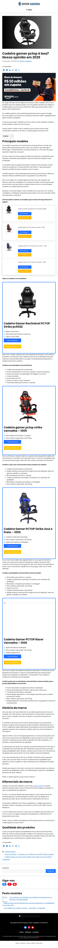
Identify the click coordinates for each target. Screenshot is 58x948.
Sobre (21, 932)
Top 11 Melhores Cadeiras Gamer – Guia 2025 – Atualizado (24, 908)
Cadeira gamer (10, 852)
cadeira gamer (38, 786)
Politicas (28, 932)
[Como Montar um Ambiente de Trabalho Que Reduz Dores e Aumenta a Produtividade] (5, 899)
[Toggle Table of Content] (10, 136)
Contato (36, 932)
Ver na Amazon (24, 213)
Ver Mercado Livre (24, 217)
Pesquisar (5, 868)
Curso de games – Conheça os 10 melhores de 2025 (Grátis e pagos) (29, 854)
